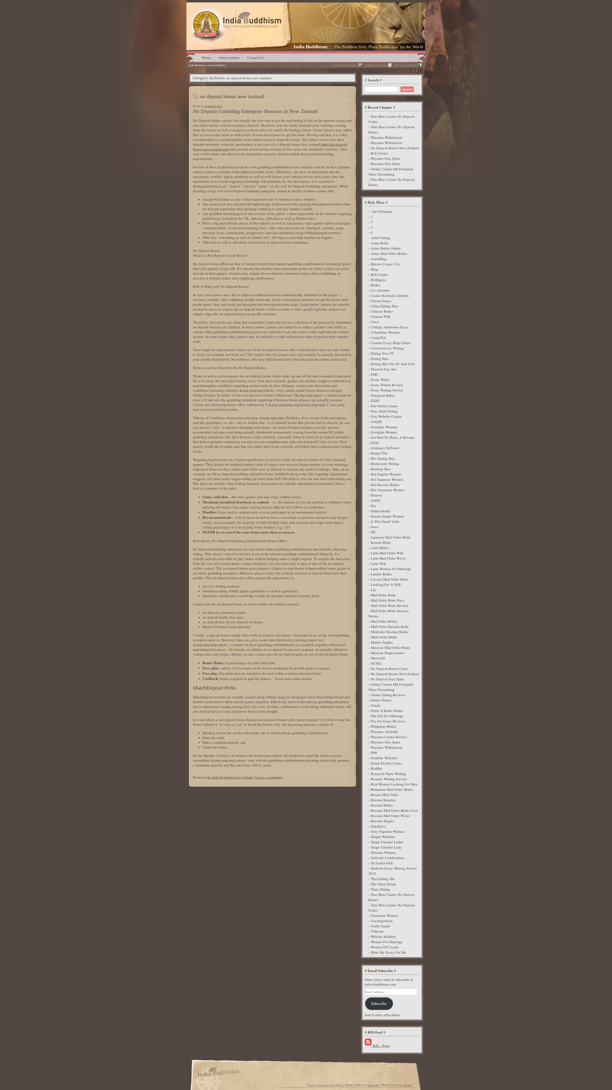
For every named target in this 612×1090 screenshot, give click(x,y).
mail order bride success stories (388, 613)
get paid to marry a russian (393, 437)
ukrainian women (384, 915)
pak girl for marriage (387, 715)
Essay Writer (380, 379)
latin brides (380, 547)
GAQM (376, 421)
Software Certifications (387, 857)
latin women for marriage (391, 568)
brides (375, 285)
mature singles (382, 642)
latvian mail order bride (389, 579)
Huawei (376, 495)
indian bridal (380, 510)
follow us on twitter (376, 65)
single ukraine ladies (387, 841)
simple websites (383, 836)
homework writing (385, 463)
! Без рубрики (381, 211)
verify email (380, 926)
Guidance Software (385, 447)
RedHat (376, 768)
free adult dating (384, 411)
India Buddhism (310, 46)
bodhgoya (378, 279)
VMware (377, 931)
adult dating (380, 237)
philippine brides (383, 726)
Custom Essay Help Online (391, 342)
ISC (373, 531)
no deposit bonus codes (390, 668)
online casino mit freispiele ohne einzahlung (390, 171)
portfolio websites (384, 757)
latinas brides (381, 574)
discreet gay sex (383, 369)
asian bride (379, 242)
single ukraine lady (386, 847)
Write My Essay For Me (388, 952)
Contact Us (255, 57)
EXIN (375, 400)
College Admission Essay (390, 327)
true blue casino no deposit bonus (391, 129)
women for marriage (387, 941)
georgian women (384, 432)
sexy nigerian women (387, 831)
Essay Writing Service (387, 390)
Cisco (375, 321)
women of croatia (385, 947)
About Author (229, 57)
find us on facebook (406, 65)
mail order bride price (387, 600)
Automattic (373, 1085)
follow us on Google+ (345, 65)
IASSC (376, 500)
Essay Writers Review (387, 384)
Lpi (373, 589)
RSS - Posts (381, 1045)
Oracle (376, 705)
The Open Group (383, 884)
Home (206, 57)
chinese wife (381, 316)
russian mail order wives (390, 815)
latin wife (378, 563)
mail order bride (383, 595)
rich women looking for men (394, 784)
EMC (374, 374)
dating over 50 (382, 353)
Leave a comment (268, 777)
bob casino (379, 153)
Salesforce (378, 826)
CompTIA (378, 337)
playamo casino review (389, 736)
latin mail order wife (387, 552)
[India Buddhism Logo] (235, 13)
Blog (374, 269)
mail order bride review (389, 605)
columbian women (385, 332)
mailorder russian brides (390, 631)
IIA (373, 505)
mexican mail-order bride (390, 647)
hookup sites (381, 468)
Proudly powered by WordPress (324, 1085)
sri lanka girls (382, 862)
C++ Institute (380, 290)
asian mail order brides (389, 253)
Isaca (374, 526)
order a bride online (387, 710)
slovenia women (383, 852)
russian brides (382, 805)
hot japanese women (387, 479)
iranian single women (387, 516)
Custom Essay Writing (387, 348)
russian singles (382, 820)
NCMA (376, 663)
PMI (374, 752)
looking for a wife (386, 584)
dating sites (380, 358)
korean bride (381, 542)
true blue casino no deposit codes (391, 119)
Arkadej (407, 1085)
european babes (383, 395)
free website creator (386, 416)
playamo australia (384, 731)
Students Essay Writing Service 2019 (392, 871)
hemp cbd (379, 453)
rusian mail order (384, 794)
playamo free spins (385, 158)
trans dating (380, 889)
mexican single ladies (387, 652)
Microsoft (378, 658)
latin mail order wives (388, 558)
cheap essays (381, 300)
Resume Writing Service (389, 778)
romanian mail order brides (392, 789)
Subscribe (379, 1003)
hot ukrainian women (387, 489)
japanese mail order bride (390, 537)
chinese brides (382, 311)
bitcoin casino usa (385, 264)
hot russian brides (385, 484)
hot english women (386, 474)
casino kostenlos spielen (390, 295)
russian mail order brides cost (394, 810)
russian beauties (383, 799)
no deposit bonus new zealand (232, 96)
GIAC (375, 442)
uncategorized (382, 920)
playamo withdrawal (386, 137)
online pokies (381, 700)
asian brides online (386, 248)
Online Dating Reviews (388, 694)
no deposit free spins (387, 679)
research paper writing (388, 773)
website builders (383, 936)
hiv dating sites (383, 458)
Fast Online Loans (384, 405)
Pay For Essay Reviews (388, 721)
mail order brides (384, 621)
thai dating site (383, 878)
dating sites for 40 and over (393, 363)
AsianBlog (379, 258)
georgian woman (384, 426)
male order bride (384, 637)
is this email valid (385, 521)
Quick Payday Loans (386, 763)
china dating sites (385, 306)
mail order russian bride (390, 626)
